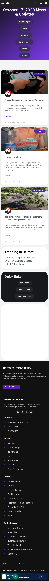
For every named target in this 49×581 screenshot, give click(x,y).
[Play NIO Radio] (15, 576)
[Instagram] (22, 412)
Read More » (9, 116)
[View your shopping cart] (41, 3)
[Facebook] (18, 412)
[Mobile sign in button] (35, 3)
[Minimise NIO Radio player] (45, 576)
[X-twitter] (27, 412)
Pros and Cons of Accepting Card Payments (24, 100)
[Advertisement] (24, 332)
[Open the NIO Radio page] (41, 576)
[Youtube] (31, 412)
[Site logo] (8, 3)
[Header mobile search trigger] (46, 3)
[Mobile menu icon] (2, 3)
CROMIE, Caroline (13, 157)
